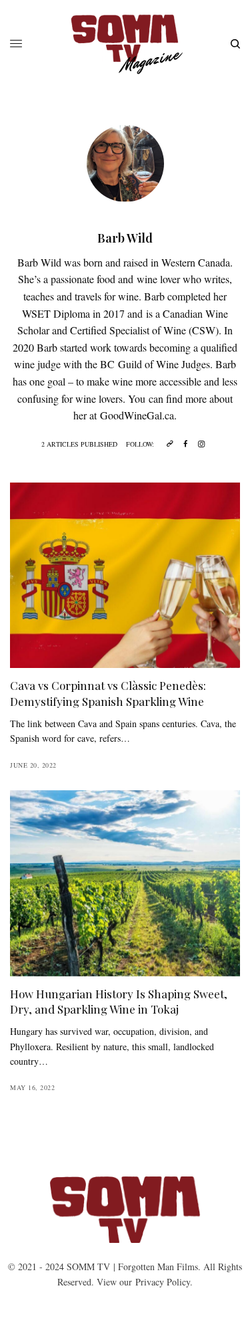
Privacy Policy (162, 1281)
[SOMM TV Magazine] (125, 44)
